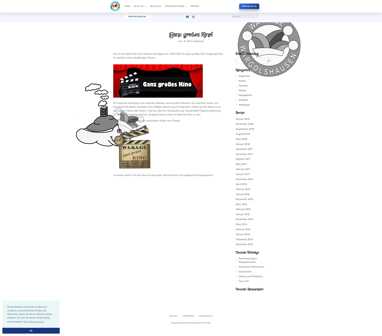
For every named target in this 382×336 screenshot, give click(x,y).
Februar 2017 (243, 169)
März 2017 (241, 164)
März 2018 (241, 139)
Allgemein (199, 41)
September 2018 (245, 129)
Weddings (244, 104)
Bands (242, 80)
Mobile (242, 90)
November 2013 (244, 244)
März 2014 (241, 224)
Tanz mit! (244, 281)
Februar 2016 (243, 189)
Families (243, 85)
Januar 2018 (243, 144)
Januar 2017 (242, 174)
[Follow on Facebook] (187, 16)
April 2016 (241, 184)
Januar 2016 (243, 194)
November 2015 (244, 199)
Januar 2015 (243, 214)
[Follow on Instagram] (193, 16)
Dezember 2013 (244, 239)
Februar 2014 (243, 229)
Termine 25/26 (249, 6)
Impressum (188, 316)
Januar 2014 (243, 234)
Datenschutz (206, 316)
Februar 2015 (243, 209)
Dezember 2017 (244, 149)
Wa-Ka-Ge (138, 6)
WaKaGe (243, 100)
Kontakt (195, 6)
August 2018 (243, 134)
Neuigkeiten (245, 95)
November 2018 (244, 124)
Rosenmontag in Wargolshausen (248, 260)
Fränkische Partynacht (251, 266)
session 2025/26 (137, 17)
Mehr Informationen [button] (33, 321)
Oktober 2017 (243, 159)
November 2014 (244, 219)
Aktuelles (155, 6)
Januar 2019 (243, 119)
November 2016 (244, 179)
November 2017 (244, 154)
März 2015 (241, 204)
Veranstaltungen (174, 6)
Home (127, 6)
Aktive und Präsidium (251, 276)
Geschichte (245, 271)
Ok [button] (31, 330)
